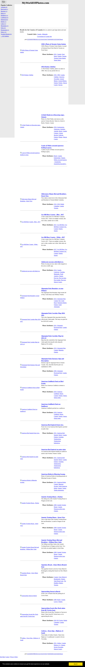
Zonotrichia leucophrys (60, 164)
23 (56, 39)
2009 (55, 505)
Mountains (4, 26)
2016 (55, 127)
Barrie (60, 131)
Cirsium (56, 133)
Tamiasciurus (57, 439)
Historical (4, 19)
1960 (58, 75)
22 (55, 39)
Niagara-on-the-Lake (59, 509)
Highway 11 (57, 645)
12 (39, 39)
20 (51, 39)
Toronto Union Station (60, 58)
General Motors (62, 81)
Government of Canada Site (44, 36)
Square (56, 230)
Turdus (64, 488)
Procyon (56, 278)
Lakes (3, 23)
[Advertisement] (44, 15)
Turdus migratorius (59, 490)
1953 (55, 75)
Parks (3, 28)
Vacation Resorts (6, 34)
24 (58, 39)
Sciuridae (61, 437)
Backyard (4, 9)
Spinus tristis (57, 397)
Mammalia (56, 274)
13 (40, 39)
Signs (3, 32)
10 (36, 39)
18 (48, 39)
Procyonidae (57, 280)
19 (50, 39)
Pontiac (60, 83)
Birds (3, 13)
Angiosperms (60, 127)
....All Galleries (5, 36)
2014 (55, 270)
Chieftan (56, 77)
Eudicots (61, 135)
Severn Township (58, 647)
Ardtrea (59, 643)
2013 (55, 298)
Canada (59, 54)
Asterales (62, 129)
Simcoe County (58, 282)
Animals (4, 7)
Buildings (4, 15)
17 (47, 39)
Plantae (60, 137)
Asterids (56, 131)
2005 (55, 371)
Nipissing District (61, 302)
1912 (55, 204)
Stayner (60, 85)
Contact (7, 657)
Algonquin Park (61, 298)
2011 (55, 54)
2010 (58, 204)
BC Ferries (60, 620)
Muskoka (61, 350)
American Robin (61, 482)
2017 (55, 225)
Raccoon (63, 280)
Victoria (56, 208)
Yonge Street (57, 60)
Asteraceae (57, 129)
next (62, 39)
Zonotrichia (58, 162)
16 (45, 39)
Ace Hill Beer (60, 225)
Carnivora (56, 272)
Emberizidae (57, 158)
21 (53, 39)
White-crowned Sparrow (60, 160)
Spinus (65, 395)
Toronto (64, 56)
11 (37, 39)
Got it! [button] (75, 664)
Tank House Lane (58, 581)
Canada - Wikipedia (42, 34)
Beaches (4, 11)
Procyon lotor (62, 278)
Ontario (60, 56)
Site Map (2, 657)
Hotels (3, 21)
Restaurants (5, 30)
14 (42, 39)
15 (44, 39)
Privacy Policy (14, 657)
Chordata (62, 272)
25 (59, 39)
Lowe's (56, 601)
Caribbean (4, 17)
